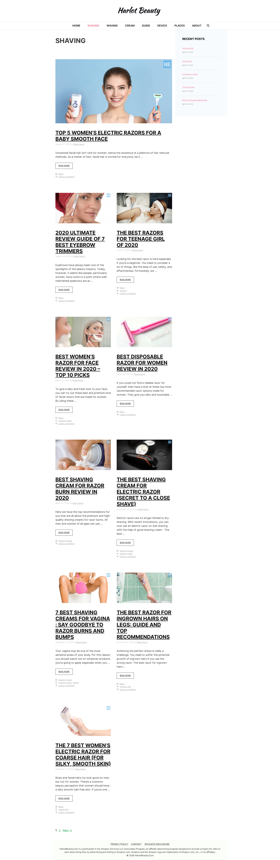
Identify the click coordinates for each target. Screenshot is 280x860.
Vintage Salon (188, 48)
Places (179, 25)
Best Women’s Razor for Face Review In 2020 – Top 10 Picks (77, 365)
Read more (64, 165)
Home (76, 25)
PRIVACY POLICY (119, 844)
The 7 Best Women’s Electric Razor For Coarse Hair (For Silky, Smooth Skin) (83, 754)
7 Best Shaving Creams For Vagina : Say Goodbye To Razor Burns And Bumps (82, 624)
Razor (61, 174)
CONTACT (136, 844)
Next (67, 830)
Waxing (112, 25)
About (196, 25)
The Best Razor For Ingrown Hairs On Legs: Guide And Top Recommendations (144, 624)
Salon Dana (187, 61)
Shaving (93, 25)
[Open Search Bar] (208, 25)
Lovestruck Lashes (190, 74)
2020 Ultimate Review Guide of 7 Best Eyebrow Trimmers (80, 242)
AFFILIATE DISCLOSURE (157, 844)
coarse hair (63, 809)
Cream (130, 25)
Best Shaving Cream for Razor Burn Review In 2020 (79, 488)
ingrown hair (125, 686)
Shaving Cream (65, 541)
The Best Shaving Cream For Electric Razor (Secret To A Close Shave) (143, 491)
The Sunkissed (188, 87)
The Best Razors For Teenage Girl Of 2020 (141, 239)
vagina (76, 682)
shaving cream (65, 421)
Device (162, 25)
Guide (146, 25)
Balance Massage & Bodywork (194, 100)
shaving (123, 290)
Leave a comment (66, 176)
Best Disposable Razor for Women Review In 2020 (142, 362)
